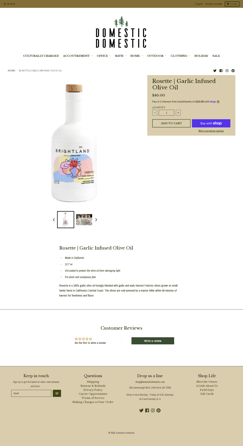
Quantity (158, 107)
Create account (213, 3)
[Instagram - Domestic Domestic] (227, 70)
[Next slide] (95, 219)
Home (11, 70)
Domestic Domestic (125, 432)
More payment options (211, 131)
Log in (198, 3)
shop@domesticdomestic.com (150, 382)
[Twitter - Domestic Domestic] (215, 70)
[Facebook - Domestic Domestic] (221, 70)
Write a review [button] (152, 341)
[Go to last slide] (53, 219)
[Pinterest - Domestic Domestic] (233, 70)
